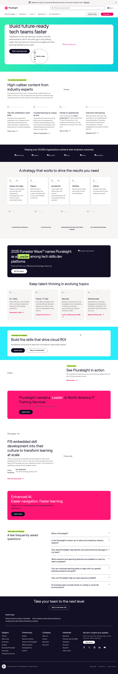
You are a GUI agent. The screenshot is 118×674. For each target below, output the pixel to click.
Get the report (19, 271)
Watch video (40, 56)
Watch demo (71, 380)
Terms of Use (93, 666)
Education (66, 636)
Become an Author (27, 639)
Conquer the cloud (42, 315)
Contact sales (92, 14)
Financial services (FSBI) (70, 639)
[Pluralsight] (11, 8)
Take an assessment (41, 133)
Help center (5, 639)
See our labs (64, 131)
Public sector (67, 650)
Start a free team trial (19, 51)
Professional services (8, 653)
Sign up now (89, 642)
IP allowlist (5, 642)
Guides (24, 636)
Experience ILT (91, 133)
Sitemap (4, 645)
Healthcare (66, 642)
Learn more (84, 2)
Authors (24, 650)
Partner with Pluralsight (29, 642)
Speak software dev (95, 315)
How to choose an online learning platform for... (46, 618)
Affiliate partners (27, 645)
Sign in (111, 8)
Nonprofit (65, 648)
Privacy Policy (101, 666)
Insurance (66, 645)
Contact (4, 636)
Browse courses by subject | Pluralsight (18, 618)
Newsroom (45, 642)
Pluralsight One (27, 648)
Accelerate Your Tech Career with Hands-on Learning (22, 621)
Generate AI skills (16, 312)
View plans (5, 650)
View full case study (14, 479)
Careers (44, 639)
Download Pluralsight (8, 648)
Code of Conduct (111, 666)
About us (45, 636)
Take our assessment (37, 350)
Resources (45, 645)
